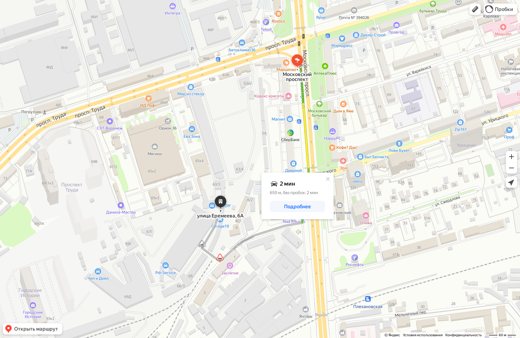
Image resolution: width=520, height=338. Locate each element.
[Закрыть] (328, 179)
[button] (475, 9)
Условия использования (423, 335)
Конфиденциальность (463, 335)
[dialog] (297, 196)
